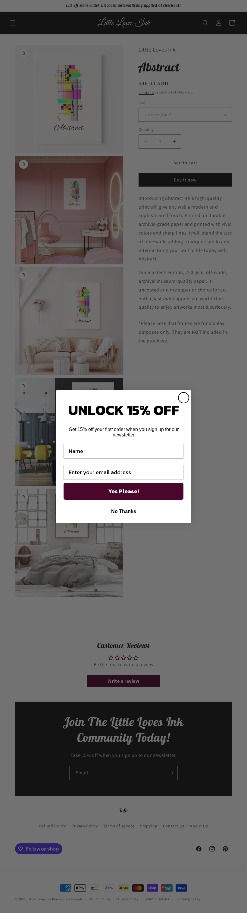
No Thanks (123, 511)
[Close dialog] (183, 397)
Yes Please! (123, 491)
